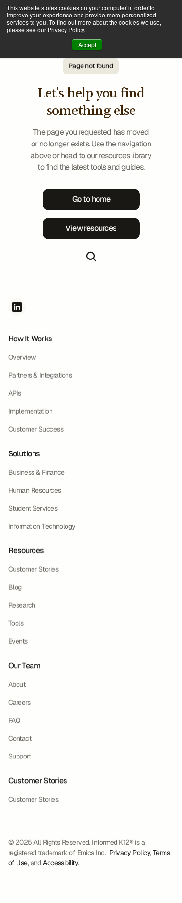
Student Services (32, 508)
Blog (15, 587)
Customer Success (35, 429)
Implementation (30, 411)
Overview (22, 357)
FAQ (14, 720)
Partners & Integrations (40, 375)
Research (21, 605)
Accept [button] (87, 44)
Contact (19, 738)
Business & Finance (36, 472)
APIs (14, 393)
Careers (19, 702)
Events (18, 641)
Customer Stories (33, 799)
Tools (15, 623)
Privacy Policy (129, 852)
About (16, 684)
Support (19, 756)
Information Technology (42, 526)
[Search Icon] (91, 256)
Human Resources (34, 490)
